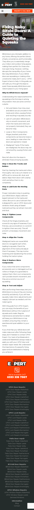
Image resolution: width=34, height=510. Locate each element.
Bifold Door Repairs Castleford (17, 474)
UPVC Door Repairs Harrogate (17, 407)
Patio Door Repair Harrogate (17, 458)
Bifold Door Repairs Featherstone (17, 479)
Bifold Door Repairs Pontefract (17, 477)
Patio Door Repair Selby (17, 446)
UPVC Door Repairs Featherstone (17, 402)
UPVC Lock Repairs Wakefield (17, 415)
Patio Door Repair (14, 443)
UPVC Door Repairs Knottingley (17, 409)
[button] (2, 11)
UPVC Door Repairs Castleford (17, 397)
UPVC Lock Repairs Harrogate (17, 433)
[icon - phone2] (16, 3)
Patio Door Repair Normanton (17, 456)
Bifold (9, 469)
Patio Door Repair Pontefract (17, 451)
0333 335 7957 (17, 377)
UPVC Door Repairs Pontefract (17, 399)
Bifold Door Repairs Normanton (17, 482)
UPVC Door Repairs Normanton (17, 404)
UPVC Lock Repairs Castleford (17, 423)
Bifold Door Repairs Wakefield (17, 467)
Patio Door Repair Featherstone (17, 453)
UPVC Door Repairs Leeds (17, 392)
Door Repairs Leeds (19, 469)
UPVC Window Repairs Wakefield (17, 492)
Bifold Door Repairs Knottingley (17, 487)
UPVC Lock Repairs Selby (17, 420)
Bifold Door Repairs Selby (17, 472)
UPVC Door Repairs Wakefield (17, 390)
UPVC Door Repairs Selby (17, 394)
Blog (17, 503)
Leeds (23, 443)
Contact (17, 506)
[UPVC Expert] (7, 4)
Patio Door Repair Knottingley (17, 461)
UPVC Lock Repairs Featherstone (17, 428)
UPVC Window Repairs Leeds (17, 495)
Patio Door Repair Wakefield (17, 441)
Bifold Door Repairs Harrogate (17, 484)
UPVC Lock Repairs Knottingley (17, 435)
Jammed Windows (17, 497)
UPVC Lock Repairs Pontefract (17, 425)
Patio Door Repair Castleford (17, 448)
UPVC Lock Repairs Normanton (17, 430)
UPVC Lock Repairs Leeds (17, 418)
